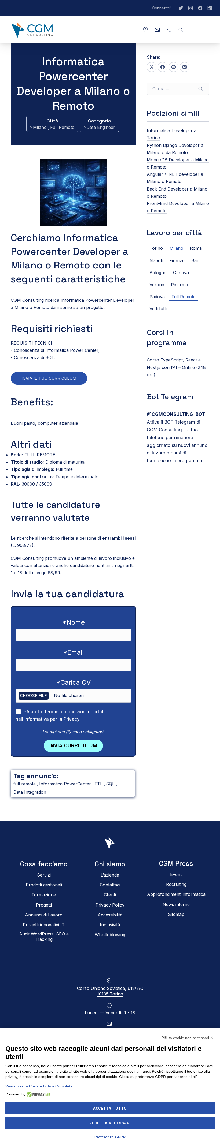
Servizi (44, 875)
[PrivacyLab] (37, 1094)
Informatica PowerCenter (65, 783)
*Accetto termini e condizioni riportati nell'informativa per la (60, 715)
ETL (99, 783)
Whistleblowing (110, 935)
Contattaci (110, 885)
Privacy (72, 719)
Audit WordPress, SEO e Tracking (44, 936)
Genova (181, 272)
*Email (73, 652)
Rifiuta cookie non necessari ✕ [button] (187, 1038)
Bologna (157, 272)
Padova (157, 296)
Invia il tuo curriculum (49, 378)
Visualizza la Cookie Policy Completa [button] (39, 1086)
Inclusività (110, 924)
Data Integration (29, 792)
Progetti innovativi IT (44, 924)
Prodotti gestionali (44, 885)
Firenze (177, 260)
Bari (195, 260)
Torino (156, 248)
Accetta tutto (110, 1108)
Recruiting (176, 884)
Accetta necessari (110, 1123)
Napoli (156, 260)
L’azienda (110, 875)
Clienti (110, 895)
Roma (196, 248)
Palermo (179, 284)
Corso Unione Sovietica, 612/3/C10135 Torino (110, 991)
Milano (40, 127)
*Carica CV (73, 682)
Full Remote (62, 127)
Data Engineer (100, 127)
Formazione (44, 895)
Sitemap (176, 914)
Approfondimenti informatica (176, 894)
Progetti (44, 905)
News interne (176, 904)
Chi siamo (110, 864)
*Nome (73, 622)
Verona (156, 284)
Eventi (176, 874)
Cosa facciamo (44, 864)
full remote (25, 783)
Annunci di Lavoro (44, 915)
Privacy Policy (110, 905)
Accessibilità (110, 915)
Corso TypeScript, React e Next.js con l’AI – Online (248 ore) (176, 367)
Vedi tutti (158, 308)
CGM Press (176, 863)
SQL (111, 783)
